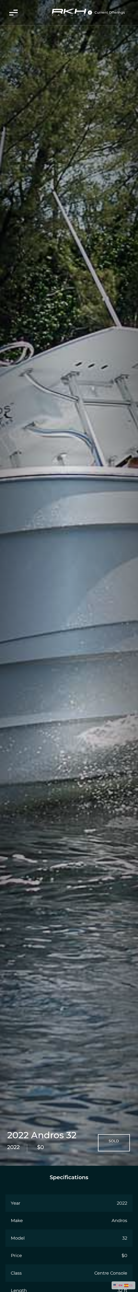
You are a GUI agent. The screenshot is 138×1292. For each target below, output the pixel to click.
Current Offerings (110, 13)
